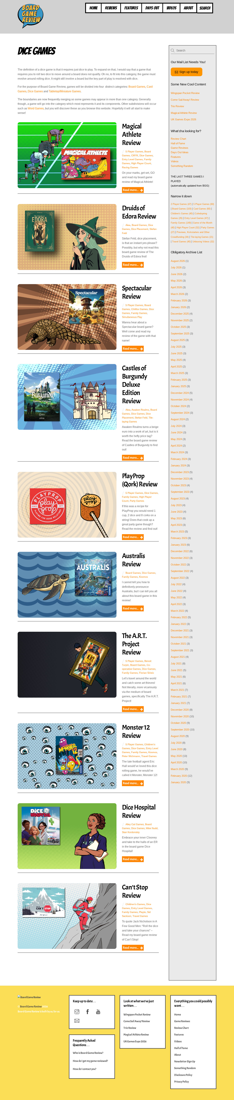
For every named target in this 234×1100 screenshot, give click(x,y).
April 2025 (176, 366)
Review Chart (178, 138)
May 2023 (176, 518)
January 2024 (178, 465)
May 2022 (176, 597)
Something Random (182, 165)
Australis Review (133, 560)
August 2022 (178, 577)
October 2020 (178, 722)
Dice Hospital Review (139, 811)
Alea (128, 225)
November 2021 (180, 637)
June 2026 (176, 274)
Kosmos (143, 576)
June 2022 (176, 590)
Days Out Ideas (179, 152)
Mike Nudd (152, 828)
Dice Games (35, 91)
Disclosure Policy (183, 1075)
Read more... (131, 190)
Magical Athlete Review (132, 134)
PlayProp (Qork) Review (139, 480)
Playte (142, 912)
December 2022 (180, 551)
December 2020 (180, 709)
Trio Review (177, 106)
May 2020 (176, 755)
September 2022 (180, 571)
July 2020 (176, 742)
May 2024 (176, 439)
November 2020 (180, 716)
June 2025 (176, 353)
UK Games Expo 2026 (183, 119)
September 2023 (180, 491)
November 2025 (180, 320)
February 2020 (179, 775)
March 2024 (177, 452)
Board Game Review (31, 1006)
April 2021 (176, 683)
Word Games (36, 108)
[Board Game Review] (30, 27)
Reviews (111, 8)
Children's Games (135, 904)
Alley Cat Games (135, 824)
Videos (171, 8)
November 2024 (180, 399)
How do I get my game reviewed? (90, 1061)
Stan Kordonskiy (131, 832)
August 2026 (178, 260)
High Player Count (141, 163)
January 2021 (178, 703)
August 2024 (178, 419)
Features (131, 8)
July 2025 (176, 346)
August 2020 (178, 736)
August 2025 (178, 340)
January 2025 (178, 386)
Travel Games (149, 756)
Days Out (152, 8)
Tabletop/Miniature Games (65, 91)
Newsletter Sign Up (184, 1061)
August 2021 (178, 656)
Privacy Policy (181, 1081)
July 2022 (176, 584)
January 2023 (178, 544)
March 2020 (177, 769)
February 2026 (179, 300)
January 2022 (178, 623)
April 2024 (176, 445)
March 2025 (177, 373)
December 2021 (180, 630)
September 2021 (180, 650)
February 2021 (179, 696)
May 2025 (176, 359)
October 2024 (178, 406)
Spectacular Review (136, 292)
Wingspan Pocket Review (185, 93)
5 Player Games (134, 151)
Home (93, 8)
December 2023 (180, 472)
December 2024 (180, 392)
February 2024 (179, 458)
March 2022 (177, 610)
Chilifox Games (139, 309)
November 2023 (180, 478)
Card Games (202, 208)
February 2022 (179, 617)
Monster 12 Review (136, 731)
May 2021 (176, 676)
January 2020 (178, 782)
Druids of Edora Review (139, 212)
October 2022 (178, 564)
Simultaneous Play (132, 317)
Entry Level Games (132, 159)
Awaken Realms (140, 409)
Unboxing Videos (203, 241)
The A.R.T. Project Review (134, 644)
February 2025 (179, 379)
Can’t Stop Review (135, 891)
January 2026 (178, 307)
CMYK (134, 155)
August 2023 (178, 498)
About (188, 8)
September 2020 (180, 729)
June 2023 (176, 511)
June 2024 (176, 432)
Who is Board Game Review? (88, 1053)
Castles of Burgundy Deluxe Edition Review (134, 384)
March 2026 (177, 294)
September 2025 (180, 333)
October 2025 (178, 326)
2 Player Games (181, 204)
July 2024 (176, 425)
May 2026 (176, 280)
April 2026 (176, 287)
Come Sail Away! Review (185, 99)
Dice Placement (139, 229)
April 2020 (176, 762)
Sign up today (188, 72)
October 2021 (178, 643)
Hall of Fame (178, 143)
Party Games (137, 500)
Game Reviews (179, 147)
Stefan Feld (141, 417)
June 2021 (176, 670)
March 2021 (177, 689)
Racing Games (130, 167)
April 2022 (176, 604)
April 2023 (176, 524)
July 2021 (176, 663)
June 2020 (176, 749)
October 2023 (178, 485)
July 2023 (176, 505)
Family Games (139, 313)
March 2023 (177, 531)
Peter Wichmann (131, 756)
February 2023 (179, 538)
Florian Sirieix (146, 672)
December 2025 (180, 313)
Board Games (136, 86)
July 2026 (176, 267)
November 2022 (180, 557)
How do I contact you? (84, 1069)
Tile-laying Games (202, 237)
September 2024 (180, 412)
